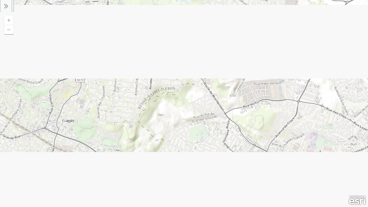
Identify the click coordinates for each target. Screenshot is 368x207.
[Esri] (357, 200)
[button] (9, 20)
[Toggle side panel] (6, 6)
